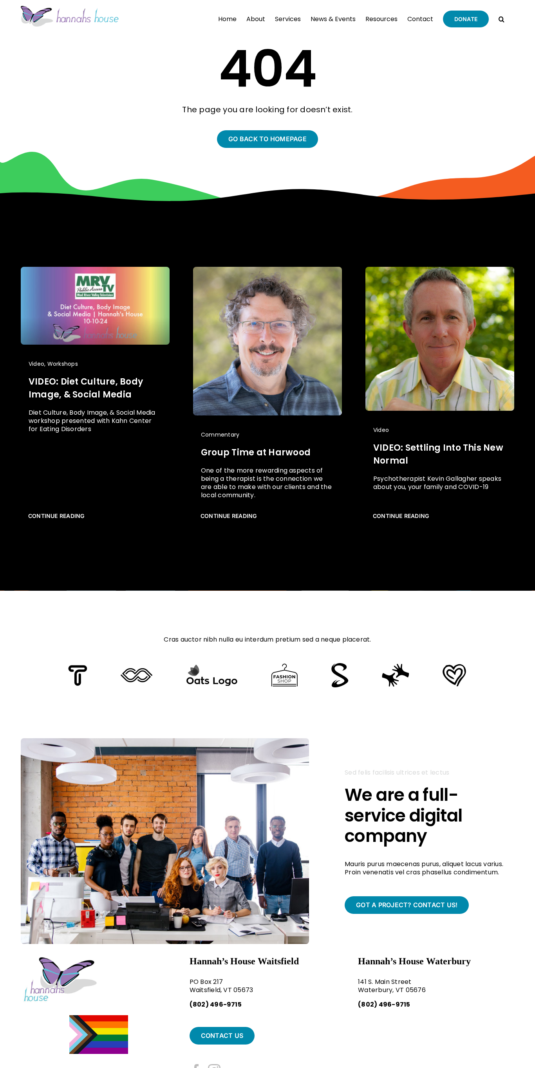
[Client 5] (136, 671)
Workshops (62, 364)
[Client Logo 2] (454, 666)
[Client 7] (340, 666)
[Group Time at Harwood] (267, 270)
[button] (501, 18)
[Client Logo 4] (284, 666)
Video (36, 364)
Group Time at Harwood (256, 452)
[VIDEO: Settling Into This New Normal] (439, 270)
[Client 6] (77, 667)
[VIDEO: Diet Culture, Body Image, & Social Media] (95, 270)
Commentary (220, 435)
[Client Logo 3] (395, 666)
